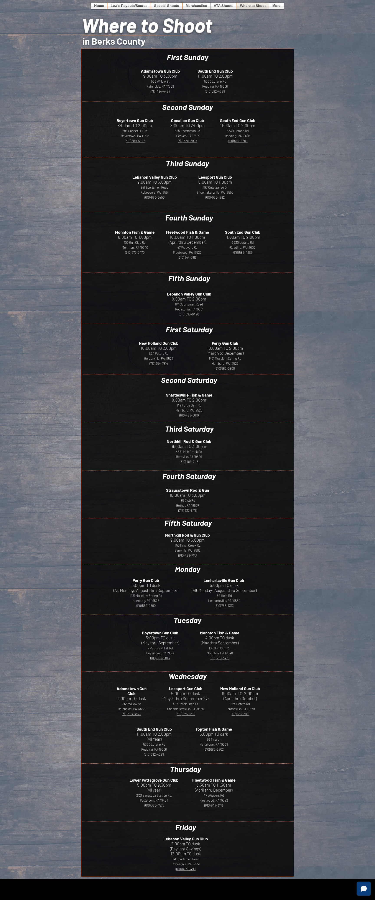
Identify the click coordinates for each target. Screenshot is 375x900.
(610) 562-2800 (225, 368)
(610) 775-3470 (135, 252)
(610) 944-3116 (187, 257)
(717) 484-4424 (160, 91)
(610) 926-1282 (215, 197)
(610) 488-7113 (189, 462)
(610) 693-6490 (154, 197)
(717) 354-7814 (159, 363)
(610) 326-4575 (154, 805)
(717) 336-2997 (187, 141)
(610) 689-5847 (135, 141)
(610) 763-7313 (224, 606)
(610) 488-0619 (189, 415)
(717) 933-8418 (187, 510)
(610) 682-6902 (214, 749)
